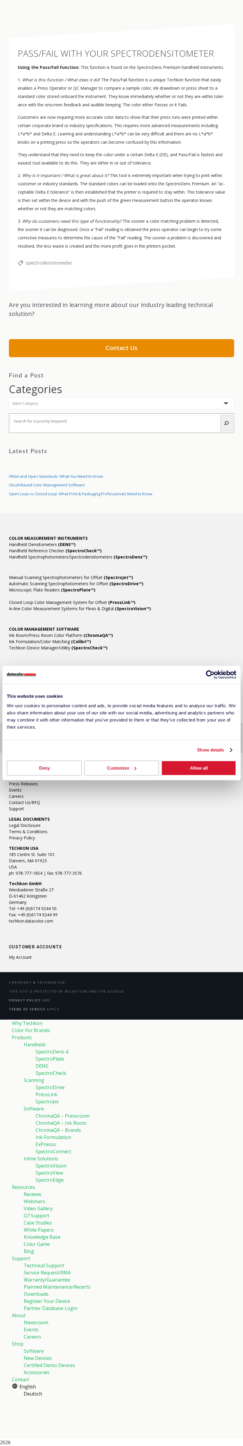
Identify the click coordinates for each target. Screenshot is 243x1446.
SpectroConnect (53, 1151)
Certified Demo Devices (49, 1365)
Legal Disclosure (25, 825)
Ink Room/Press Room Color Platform (61, 635)
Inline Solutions (41, 1158)
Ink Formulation (53, 1137)
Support (16, 808)
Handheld (34, 1044)
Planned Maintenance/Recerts (57, 1287)
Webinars (34, 1201)
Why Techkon (27, 1023)
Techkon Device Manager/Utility (58, 648)
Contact (20, 1379)
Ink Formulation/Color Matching (50, 641)
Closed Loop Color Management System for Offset (72, 602)
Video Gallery (38, 1208)
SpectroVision (51, 1165)
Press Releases (23, 784)
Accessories (36, 1372)
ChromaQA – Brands (58, 1130)
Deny (44, 768)
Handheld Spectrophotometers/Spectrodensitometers (78, 557)
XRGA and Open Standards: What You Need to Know (56, 476)
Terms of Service (27, 1009)
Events (15, 790)
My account (20, 957)
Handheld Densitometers (42, 544)
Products (22, 1037)
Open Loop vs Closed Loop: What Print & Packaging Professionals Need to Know (80, 493)
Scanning (34, 1080)
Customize (118, 768)
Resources (23, 1187)
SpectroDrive (50, 1087)
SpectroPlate (50, 1059)
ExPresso (46, 1144)
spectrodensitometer (48, 263)
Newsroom (36, 1322)
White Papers (39, 1230)
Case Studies (38, 1222)
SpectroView (49, 1173)
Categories (35, 389)
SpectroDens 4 (52, 1051)
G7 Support (36, 1215)
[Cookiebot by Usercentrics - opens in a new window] (210, 674)
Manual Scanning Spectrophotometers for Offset (71, 577)
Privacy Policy (22, 838)
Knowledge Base (42, 1237)
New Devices (38, 1358)
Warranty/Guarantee (47, 1279)
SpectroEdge (50, 1180)
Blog (29, 1251)
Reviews (32, 1194)
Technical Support (44, 1265)
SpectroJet (47, 1101)
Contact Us (121, 348)
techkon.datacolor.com (31, 921)
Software (34, 1108)
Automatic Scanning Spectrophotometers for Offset (76, 583)
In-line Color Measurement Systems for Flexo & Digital (80, 608)
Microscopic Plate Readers (52, 590)
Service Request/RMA (47, 1272)
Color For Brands (31, 1030)
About (18, 1315)
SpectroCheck (51, 1073)
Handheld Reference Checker (55, 550)
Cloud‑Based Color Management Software (47, 485)
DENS (42, 1066)
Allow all (199, 768)
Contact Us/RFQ (24, 802)
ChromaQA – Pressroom (62, 1116)
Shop (17, 1344)
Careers (16, 796)
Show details (210, 749)
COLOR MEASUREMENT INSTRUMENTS (48, 538)
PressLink (46, 1094)
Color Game (37, 1244)
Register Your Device (47, 1301)
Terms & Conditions (28, 831)
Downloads (36, 1294)
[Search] (226, 423)
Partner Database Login (50, 1308)
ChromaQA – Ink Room (61, 1123)
